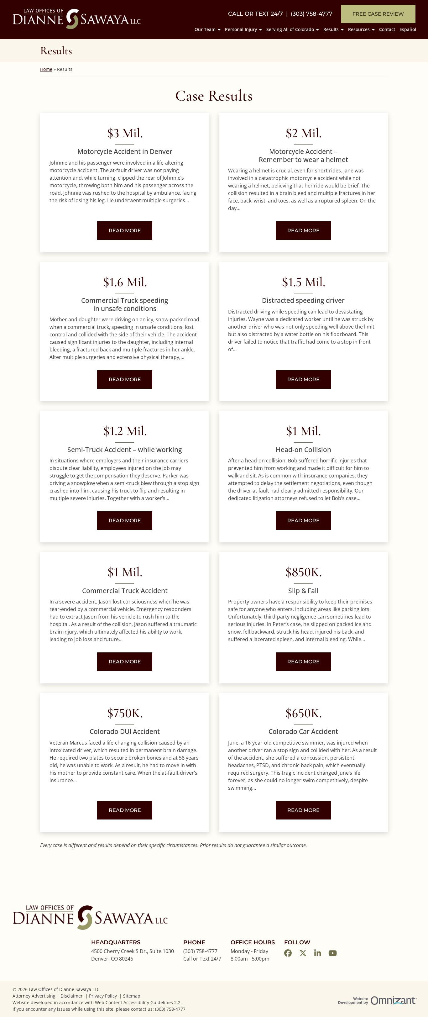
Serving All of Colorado (290, 29)
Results (331, 29)
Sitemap (131, 996)
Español (407, 29)
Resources (359, 29)
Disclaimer (72, 996)
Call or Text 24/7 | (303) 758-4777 (280, 14)
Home (46, 69)
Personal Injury (241, 29)
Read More (130, 230)
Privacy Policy (103, 996)
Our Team (205, 29)
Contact (387, 29)
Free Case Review (378, 14)
